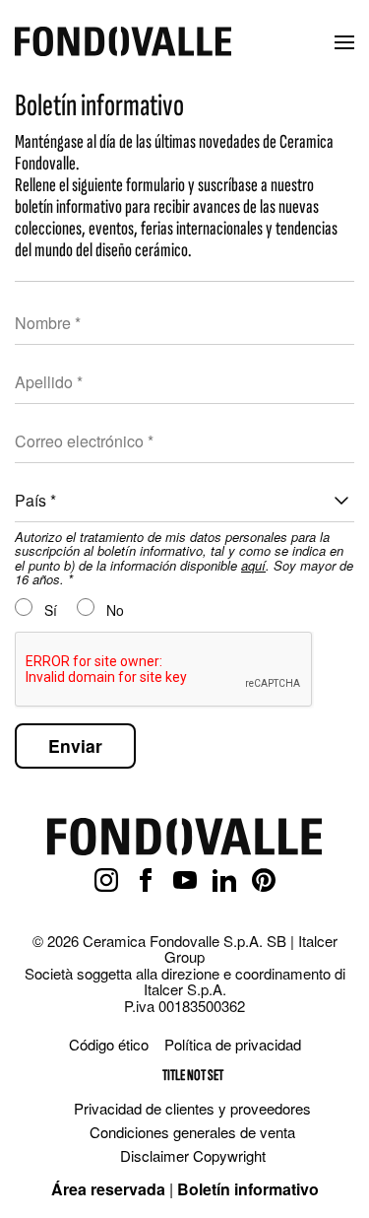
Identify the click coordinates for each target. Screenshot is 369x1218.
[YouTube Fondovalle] (185, 881)
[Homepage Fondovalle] (123, 43)
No (113, 610)
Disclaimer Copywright (193, 1155)
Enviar (75, 745)
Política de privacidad (232, 1044)
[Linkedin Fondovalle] (224, 881)
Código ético (109, 1044)
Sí (48, 610)
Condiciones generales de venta (192, 1131)
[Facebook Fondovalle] (145, 881)
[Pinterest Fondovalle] (264, 881)
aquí (253, 565)
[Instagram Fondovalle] (106, 881)
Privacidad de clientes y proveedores (192, 1108)
